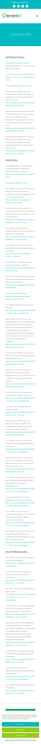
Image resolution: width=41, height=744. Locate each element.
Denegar (20, 730)
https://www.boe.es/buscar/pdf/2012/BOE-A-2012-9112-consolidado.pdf (20, 597)
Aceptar (20, 724)
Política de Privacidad (22, 740)
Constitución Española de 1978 (16, 183)
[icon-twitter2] (22, 6)
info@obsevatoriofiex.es (19, 2)
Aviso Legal (32, 740)
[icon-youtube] (27, 6)
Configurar (20, 735)
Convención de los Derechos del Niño (18, 86)
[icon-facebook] (14, 6)
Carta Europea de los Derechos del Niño (19, 74)
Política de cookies (10, 740)
